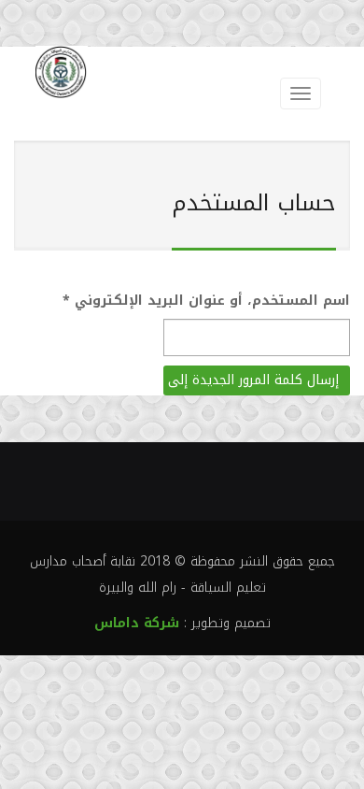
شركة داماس (136, 623)
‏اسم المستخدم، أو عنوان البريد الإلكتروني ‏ (206, 300)
